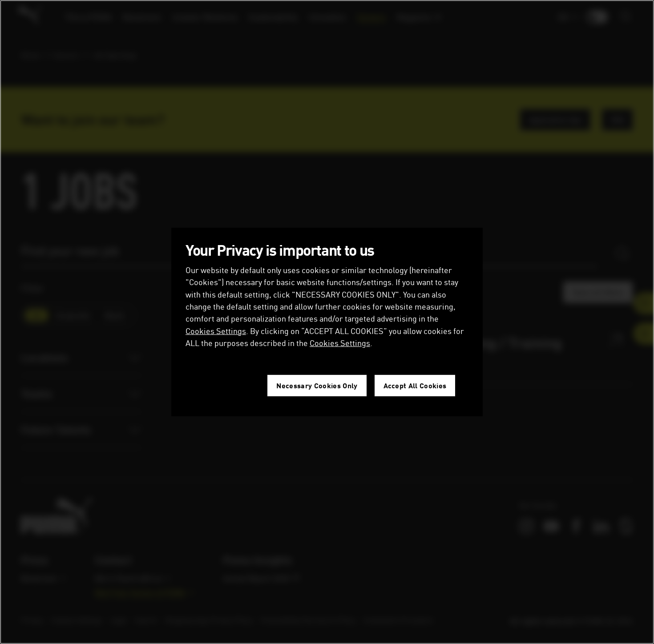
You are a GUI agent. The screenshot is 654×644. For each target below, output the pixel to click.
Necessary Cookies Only (316, 385)
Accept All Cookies (415, 385)
